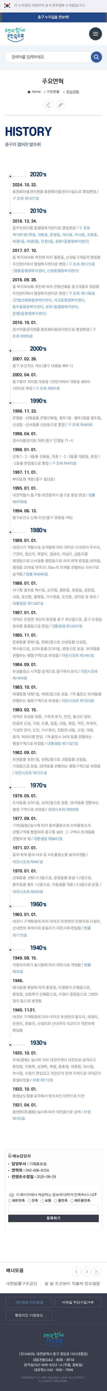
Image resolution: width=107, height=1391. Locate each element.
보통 (47, 1200)
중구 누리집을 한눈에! (53, 17)
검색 (96, 57)
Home (36, 92)
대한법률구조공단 (20, 1283)
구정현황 (53, 92)
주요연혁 (73, 92)
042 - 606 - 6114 (60, 1359)
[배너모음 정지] (96, 1271)
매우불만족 (82, 1200)
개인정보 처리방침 (29, 1302)
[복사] (60, 105)
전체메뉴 (95, 33)
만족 (34, 1200)
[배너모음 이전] (76, 1271)
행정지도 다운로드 (29, 1315)
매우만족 (18, 1200)
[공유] (48, 105)
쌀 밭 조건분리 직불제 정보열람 (71, 1283)
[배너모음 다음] (86, 1271)
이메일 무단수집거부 (78, 1302)
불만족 (62, 1200)
